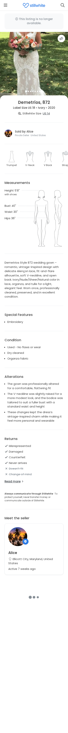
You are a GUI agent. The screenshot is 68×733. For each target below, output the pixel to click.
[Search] (62, 5)
